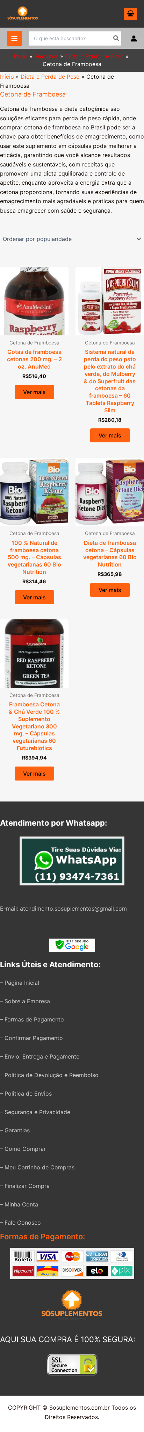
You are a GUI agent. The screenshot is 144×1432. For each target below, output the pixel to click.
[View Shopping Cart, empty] (130, 14)
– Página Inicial (19, 982)
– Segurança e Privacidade (35, 1112)
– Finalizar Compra (25, 1185)
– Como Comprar (23, 1148)
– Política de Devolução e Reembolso (49, 1074)
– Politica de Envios (26, 1093)
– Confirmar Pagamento (31, 1037)
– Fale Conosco (20, 1222)
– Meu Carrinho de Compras (37, 1167)
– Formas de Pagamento (32, 1019)
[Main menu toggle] (14, 38)
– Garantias (15, 1130)
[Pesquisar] (116, 38)
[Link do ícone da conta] (134, 38)
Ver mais (34, 392)
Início (7, 76)
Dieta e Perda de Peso (50, 76)
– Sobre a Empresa (25, 1001)
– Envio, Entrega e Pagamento (40, 1056)
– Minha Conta (19, 1204)
